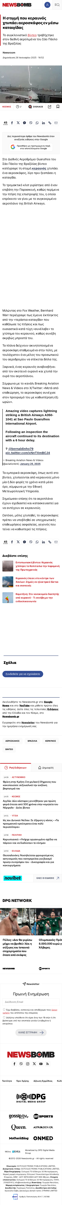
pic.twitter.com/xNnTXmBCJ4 (28, 453)
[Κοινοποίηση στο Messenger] (24, 123)
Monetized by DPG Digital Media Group (39, 1151)
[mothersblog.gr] (19, 1138)
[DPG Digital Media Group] (31, 1098)
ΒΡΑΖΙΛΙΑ (32, 741)
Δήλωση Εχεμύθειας (43, 1081)
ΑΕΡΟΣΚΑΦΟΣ (12, 741)
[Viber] (21, 1064)
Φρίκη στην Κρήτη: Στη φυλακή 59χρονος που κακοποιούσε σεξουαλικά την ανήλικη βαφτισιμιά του (29, 785)
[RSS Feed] (48, 1064)
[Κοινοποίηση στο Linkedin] (43, 123)
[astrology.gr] (43, 1127)
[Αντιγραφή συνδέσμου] (50, 106)
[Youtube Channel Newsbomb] (41, 1064)
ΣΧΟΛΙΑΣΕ (38, 107)
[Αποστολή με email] (56, 123)
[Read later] (58, 106)
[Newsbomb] (31, 1055)
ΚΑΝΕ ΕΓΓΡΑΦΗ (28, 1032)
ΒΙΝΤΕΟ (9, 749)
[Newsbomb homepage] (17, 5)
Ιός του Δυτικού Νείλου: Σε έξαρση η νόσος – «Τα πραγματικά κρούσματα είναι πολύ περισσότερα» (31, 824)
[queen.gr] (19, 1127)
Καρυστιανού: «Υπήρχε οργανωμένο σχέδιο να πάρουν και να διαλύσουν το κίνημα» (30, 841)
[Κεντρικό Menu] (57, 5)
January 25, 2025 (30, 463)
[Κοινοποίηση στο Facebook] (12, 123)
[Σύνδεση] (47, 5)
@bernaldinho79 (20, 449)
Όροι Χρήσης (22, 1081)
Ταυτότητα (7, 1081)
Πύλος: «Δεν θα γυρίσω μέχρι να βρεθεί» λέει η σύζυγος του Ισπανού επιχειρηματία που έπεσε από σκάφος (17, 947)
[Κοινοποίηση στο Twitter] (18, 123)
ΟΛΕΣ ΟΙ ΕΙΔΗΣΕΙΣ (45, 878)
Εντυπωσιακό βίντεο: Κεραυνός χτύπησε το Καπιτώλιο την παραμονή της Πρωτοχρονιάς (37, 566)
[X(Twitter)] (34, 1064)
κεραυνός (39, 168)
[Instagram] (28, 1064)
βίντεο (32, 35)
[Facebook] (14, 1064)
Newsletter (28, 722)
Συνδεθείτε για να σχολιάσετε (23, 674)
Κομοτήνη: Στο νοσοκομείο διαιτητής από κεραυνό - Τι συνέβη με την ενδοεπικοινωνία (37, 597)
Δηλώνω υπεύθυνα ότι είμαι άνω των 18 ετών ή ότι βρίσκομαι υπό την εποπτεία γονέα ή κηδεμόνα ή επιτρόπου (29, 1020)
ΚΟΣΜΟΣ (6, 106)
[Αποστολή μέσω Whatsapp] (37, 123)
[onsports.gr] (43, 1116)
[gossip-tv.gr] (19, 1116)
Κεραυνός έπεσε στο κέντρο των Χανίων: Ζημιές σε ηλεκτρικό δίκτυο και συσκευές (37, 582)
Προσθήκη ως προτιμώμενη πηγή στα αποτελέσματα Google (33, 147)
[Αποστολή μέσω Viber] (31, 123)
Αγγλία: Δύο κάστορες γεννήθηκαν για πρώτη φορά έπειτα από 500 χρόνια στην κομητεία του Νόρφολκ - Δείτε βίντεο (30, 804)
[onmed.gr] (43, 1138)
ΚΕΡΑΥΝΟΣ (50, 741)
